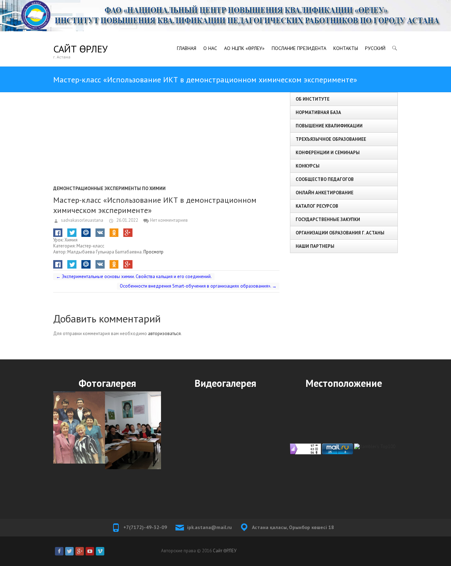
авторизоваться (164, 334)
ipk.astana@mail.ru (209, 527)
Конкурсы (308, 166)
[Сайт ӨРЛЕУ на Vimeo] (100, 551)
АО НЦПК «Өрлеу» (244, 48)
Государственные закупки (328, 219)
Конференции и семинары (328, 153)
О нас (210, 48)
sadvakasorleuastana (81, 220)
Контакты (345, 48)
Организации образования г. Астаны (340, 233)
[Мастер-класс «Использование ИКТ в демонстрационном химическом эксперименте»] (166, 136)
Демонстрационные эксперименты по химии (109, 188)
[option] (107, 430)
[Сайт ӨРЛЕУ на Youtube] (90, 551)
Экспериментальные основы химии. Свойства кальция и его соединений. (134, 276)
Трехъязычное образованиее (331, 139)
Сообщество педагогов (325, 179)
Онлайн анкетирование (324, 193)
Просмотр (153, 252)
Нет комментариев (169, 220)
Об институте (312, 99)
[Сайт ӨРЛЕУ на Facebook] (59, 551)
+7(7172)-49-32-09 (145, 527)
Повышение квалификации (329, 126)
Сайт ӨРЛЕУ (80, 49)
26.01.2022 (126, 220)
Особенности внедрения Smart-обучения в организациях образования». (198, 286)
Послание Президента (299, 48)
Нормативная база (318, 112)
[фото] (107, 430)
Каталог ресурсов (317, 206)
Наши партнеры (315, 246)
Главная (186, 48)
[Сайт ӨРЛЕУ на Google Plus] (79, 551)
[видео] (225, 445)
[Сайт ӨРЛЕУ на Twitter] (69, 551)
